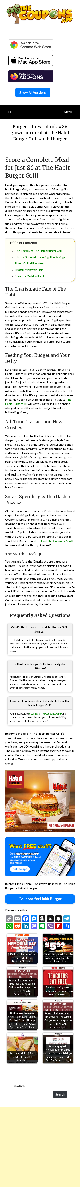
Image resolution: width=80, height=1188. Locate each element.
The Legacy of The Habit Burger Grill (38, 250)
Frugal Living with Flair (29, 269)
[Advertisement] (40, 1147)
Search (19, 1086)
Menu (68, 112)
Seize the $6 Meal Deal (29, 276)
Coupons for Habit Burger (40, 899)
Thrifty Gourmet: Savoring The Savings (40, 257)
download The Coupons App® (53, 541)
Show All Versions (32, 92)
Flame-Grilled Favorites (29, 263)
